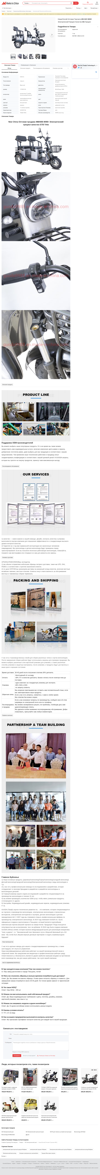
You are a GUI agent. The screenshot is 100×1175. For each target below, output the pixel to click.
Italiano (42, 1163)
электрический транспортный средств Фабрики (15, 1149)
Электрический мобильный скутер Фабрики (61, 1149)
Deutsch (47, 1163)
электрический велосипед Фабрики (84, 1149)
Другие (27, 1134)
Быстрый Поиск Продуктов (75, 1161)
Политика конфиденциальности (45, 1161)
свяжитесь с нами (81, 14)
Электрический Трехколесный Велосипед (42, 11)
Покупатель (68, 8)
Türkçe (80, 1163)
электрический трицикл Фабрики (38, 1149)
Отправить (17, 1055)
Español (18, 1163)
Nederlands (53, 1163)
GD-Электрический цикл (8, 1132)
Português (24, 1163)
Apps (85, 8)
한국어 (62, 1163)
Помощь (78, 8)
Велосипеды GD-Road (79, 1132)
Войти (96, 4)
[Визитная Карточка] (96, 72)
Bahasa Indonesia (93, 1163)
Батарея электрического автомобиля (28, 1153)
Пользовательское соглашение (29, 1161)
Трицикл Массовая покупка (48, 1153)
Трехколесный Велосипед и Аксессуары (22, 11)
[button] (65, 68)
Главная (3, 11)
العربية (58, 1163)
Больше (4, 1156)
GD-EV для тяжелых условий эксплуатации (60, 1132)
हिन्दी (71, 1163)
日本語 (67, 1163)
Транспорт (9, 11)
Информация (86, 1161)
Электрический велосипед (9, 1153)
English (13, 1163)
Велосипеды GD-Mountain (8, 1134)
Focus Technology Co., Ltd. (48, 1166)
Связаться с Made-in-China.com (61, 1161)
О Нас (12, 1161)
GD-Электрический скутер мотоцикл (35, 1132)
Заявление (18, 1161)
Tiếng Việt (86, 1163)
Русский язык (36, 1163)
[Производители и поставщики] (10, 3)
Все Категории (7, 8)
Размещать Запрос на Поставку (46, 1055)
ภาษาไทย (76, 1163)
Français (30, 1163)
